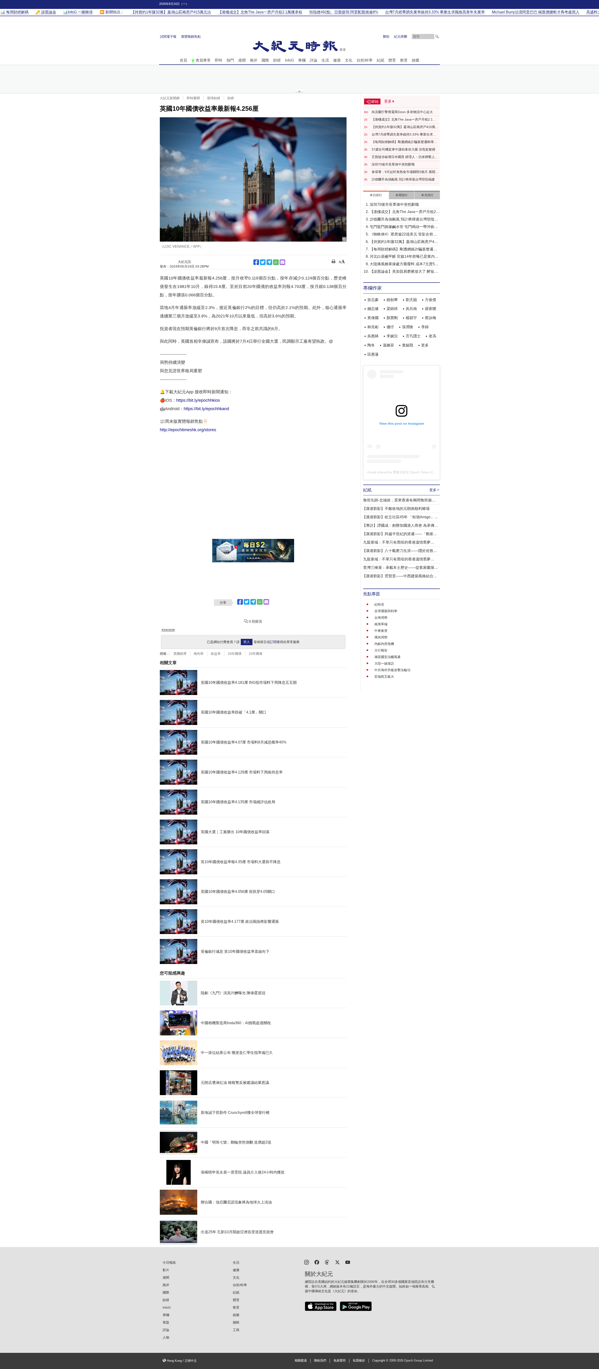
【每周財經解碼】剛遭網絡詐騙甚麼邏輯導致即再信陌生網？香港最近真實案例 (404, 142)
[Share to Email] (282, 262)
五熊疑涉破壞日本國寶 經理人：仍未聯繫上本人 (405, 157)
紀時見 (379, 604)
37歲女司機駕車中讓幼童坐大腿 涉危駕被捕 (403, 149)
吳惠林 (373, 336)
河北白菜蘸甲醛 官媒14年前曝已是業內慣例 (404, 256)
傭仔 (390, 327)
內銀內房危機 (384, 644)
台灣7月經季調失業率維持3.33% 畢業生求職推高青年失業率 (404, 134)
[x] (337, 1262)
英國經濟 (179, 653)
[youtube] (347, 1262)
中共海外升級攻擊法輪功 (392, 670)
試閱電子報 (168, 36)
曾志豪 (373, 300)
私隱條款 (359, 1360)
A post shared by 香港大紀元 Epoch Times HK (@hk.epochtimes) (415, 472)
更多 (425, 345)
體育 (392, 60)
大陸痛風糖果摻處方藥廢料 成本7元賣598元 (404, 264)
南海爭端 (380, 624)
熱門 (230, 60)
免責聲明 (339, 1360)
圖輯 (236, 1322)
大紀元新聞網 (169, 98)
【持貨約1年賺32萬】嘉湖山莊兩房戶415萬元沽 (405, 127)
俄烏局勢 (380, 637)
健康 (337, 60)
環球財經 (213, 98)
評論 (313, 60)
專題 (166, 1322)
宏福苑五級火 (384, 676)
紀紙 (380, 60)
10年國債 (255, 653)
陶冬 (371, 345)
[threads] (327, 1262)
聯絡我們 (320, 1360)
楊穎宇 (411, 318)
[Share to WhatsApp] (276, 262)
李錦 (425, 327)
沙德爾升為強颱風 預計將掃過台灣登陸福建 (403, 179)
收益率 (216, 653)
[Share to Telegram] (269, 262)
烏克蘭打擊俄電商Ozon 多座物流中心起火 (402, 112)
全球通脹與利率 (385, 611)
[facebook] (316, 1262)
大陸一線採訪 (384, 663)
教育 (404, 60)
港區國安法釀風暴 (387, 657)
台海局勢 (380, 617)
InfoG (289, 60)
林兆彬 (373, 327)
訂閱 (273, 642)
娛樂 (415, 60)
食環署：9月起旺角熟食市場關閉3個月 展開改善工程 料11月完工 (405, 172)
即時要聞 (193, 98)
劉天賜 (411, 300)
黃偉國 (373, 318)
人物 (166, 1337)
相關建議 (301, 1360)
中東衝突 (380, 631)
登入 (246, 642)
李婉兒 (392, 336)
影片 (166, 1270)
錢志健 (373, 309)
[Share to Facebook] (256, 262)
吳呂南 (411, 309)
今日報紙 (169, 1262)
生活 (325, 60)
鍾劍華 (392, 300)
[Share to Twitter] (263, 262)
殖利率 (199, 653)
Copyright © (380, 1360)
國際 (265, 60)
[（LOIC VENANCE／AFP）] (253, 179)
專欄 (302, 60)
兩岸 (253, 60)
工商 (236, 1330)
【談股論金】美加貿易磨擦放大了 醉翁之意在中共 (404, 271)
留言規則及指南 (168, 630)
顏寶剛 (392, 318)
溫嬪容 (388, 345)
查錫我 (407, 345)
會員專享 (203, 60)
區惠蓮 (373, 354)
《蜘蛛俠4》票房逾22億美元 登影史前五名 (403, 234)
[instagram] (306, 1262)
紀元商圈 (400, 36)
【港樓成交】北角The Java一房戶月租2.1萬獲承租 (404, 120)
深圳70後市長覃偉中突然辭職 (393, 164)
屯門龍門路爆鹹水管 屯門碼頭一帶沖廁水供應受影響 (404, 227)
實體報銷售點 (191, 36)
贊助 (386, 36)
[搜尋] (437, 36)
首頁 (183, 60)
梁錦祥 (392, 309)
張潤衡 (407, 327)
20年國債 (234, 653)
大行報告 (380, 650)
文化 (348, 60)
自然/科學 (365, 60)
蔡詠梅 (430, 318)
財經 (277, 60)
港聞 (242, 60)
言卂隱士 (413, 336)
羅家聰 (430, 309)
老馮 (432, 336)
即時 (218, 60)
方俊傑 (430, 300)
